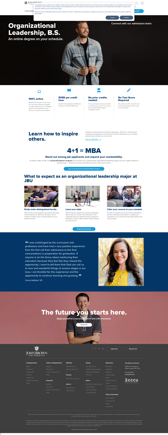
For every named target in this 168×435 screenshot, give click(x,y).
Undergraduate (31, 363)
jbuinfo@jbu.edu (130, 374)
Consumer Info (110, 401)
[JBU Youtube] (103, 349)
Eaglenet (108, 372)
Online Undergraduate (54, 363)
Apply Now (114, 349)
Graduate (49, 380)
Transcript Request (111, 386)
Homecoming (70, 390)
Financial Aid (30, 372)
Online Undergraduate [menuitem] (31, 11)
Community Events (111, 389)
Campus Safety (110, 375)
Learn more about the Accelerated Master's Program (84, 169)
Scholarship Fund (91, 366)
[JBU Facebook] (92, 349)
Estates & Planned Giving (93, 369)
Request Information (32, 380)
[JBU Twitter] (99, 348)
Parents (68, 375)
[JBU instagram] (95, 348)
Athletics (69, 363)
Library (108, 377)
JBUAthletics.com (71, 366)
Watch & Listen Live (72, 369)
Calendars (109, 369)
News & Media (90, 387)
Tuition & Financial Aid (52, 372)
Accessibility (109, 406)
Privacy (108, 403)
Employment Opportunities (94, 384)
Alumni (68, 384)
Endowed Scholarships (92, 372)
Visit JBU (29, 375)
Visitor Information (91, 389)
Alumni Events (70, 388)
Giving (88, 363)
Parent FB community (72, 378)
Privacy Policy (58, 8)
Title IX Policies (110, 398)
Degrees (48, 366)
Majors (28, 366)
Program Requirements (84, 229)
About (88, 380)
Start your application (92, 139)
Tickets (108, 383)
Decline (126, 17)
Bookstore (109, 366)
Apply (28, 383)
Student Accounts (111, 380)
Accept (112, 17)
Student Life (29, 377)
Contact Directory (91, 392)
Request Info (135, 11)
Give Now (89, 375)
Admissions (29, 369)
